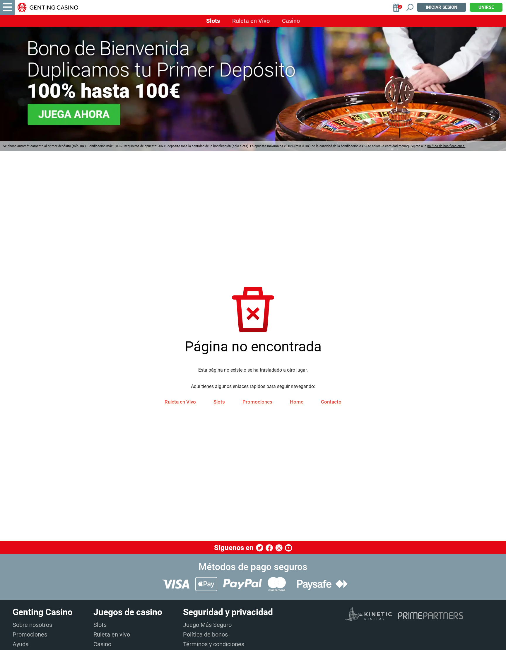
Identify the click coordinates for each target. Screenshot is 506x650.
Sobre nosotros (32, 624)
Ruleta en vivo (111, 634)
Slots (213, 20)
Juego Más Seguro (207, 624)
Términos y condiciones (213, 644)
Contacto (331, 402)
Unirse (486, 7)
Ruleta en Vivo (251, 20)
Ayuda (21, 644)
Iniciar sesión (441, 7)
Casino (291, 20)
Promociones (257, 402)
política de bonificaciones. (446, 146)
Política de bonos (205, 634)
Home (296, 402)
